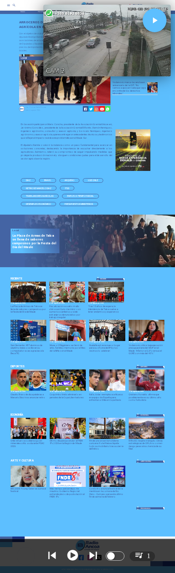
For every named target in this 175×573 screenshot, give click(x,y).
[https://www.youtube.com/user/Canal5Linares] (102, 109)
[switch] (115, 556)
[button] (28, 180)
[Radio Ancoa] (14, 8)
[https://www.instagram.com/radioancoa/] (97, 109)
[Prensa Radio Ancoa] (22, 111)
